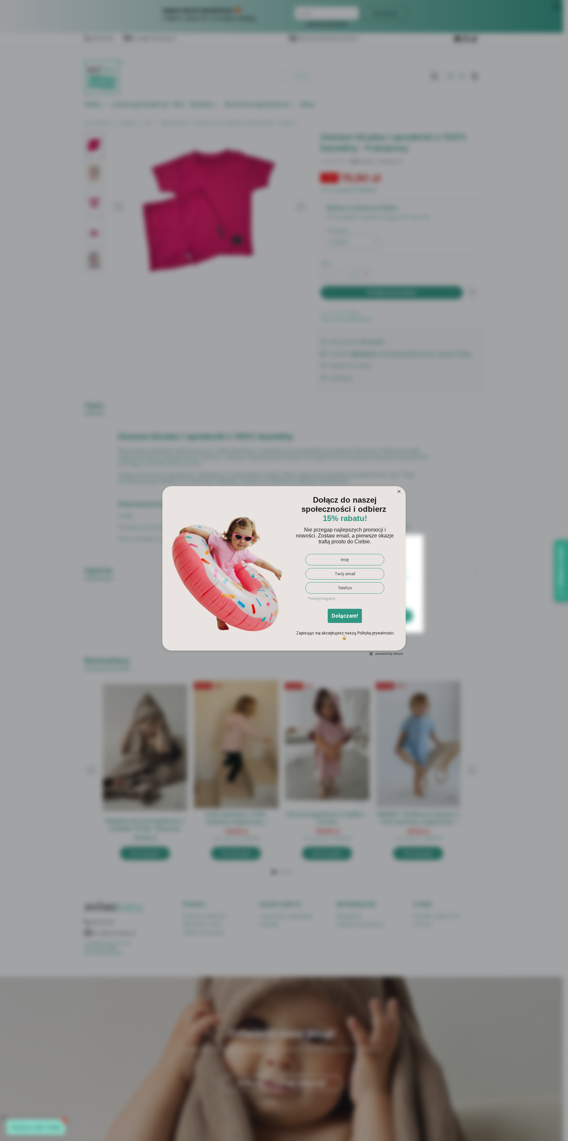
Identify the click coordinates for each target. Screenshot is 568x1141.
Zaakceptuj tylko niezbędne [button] (228, 615)
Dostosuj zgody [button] (306, 615)
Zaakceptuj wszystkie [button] (376, 615)
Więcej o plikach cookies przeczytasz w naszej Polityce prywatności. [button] (259, 595)
